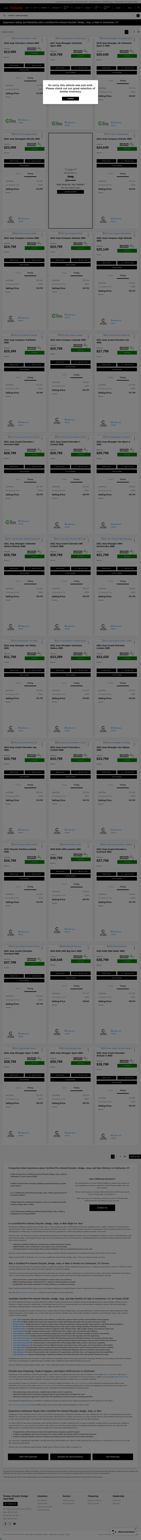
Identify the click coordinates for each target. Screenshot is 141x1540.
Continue (70, 98)
